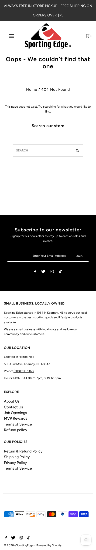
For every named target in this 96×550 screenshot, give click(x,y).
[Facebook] (35, 272)
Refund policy (15, 430)
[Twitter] (43, 272)
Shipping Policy (17, 457)
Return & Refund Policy (23, 451)
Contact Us (13, 407)
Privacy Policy (15, 462)
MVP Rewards (15, 418)
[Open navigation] (12, 36)
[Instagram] (52, 272)
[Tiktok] (60, 272)
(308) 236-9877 (24, 371)
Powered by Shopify (49, 545)
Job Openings (15, 413)
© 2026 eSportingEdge (19, 545)
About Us (11, 401)
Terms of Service (18, 424)
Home (31, 89)
